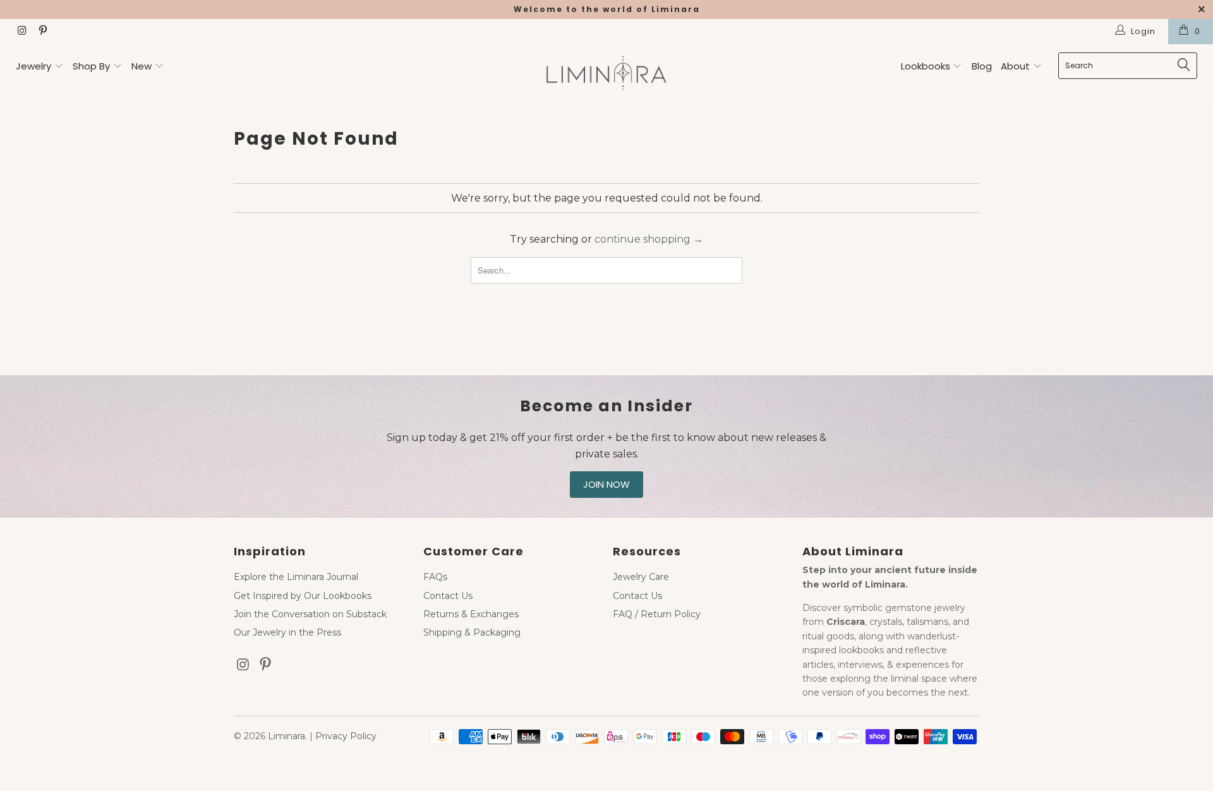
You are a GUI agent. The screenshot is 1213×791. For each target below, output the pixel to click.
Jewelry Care (641, 577)
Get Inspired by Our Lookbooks (302, 595)
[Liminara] (606, 74)
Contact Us (448, 595)
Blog (982, 66)
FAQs (435, 577)
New (141, 66)
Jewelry (33, 66)
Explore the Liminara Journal (296, 577)
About (1016, 66)
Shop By (91, 66)
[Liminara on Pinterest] (41, 32)
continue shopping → (648, 239)
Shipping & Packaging (472, 632)
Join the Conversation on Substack (310, 614)
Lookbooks (927, 66)
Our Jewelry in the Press (287, 632)
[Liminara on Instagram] (21, 32)
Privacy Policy (346, 736)
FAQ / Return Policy (657, 614)
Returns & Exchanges (471, 614)
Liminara (286, 736)
